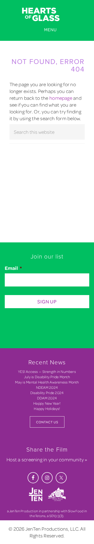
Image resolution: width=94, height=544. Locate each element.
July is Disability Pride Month (47, 376)
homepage (60, 97)
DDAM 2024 (47, 398)
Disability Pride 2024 (47, 392)
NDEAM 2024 (47, 387)
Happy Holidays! (47, 408)
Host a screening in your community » (47, 459)
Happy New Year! (46, 403)
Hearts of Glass (47, 14)
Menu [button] (50, 29)
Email (13, 268)
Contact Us (47, 422)
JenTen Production (23, 510)
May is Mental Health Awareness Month (47, 382)
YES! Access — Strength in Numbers (47, 371)
